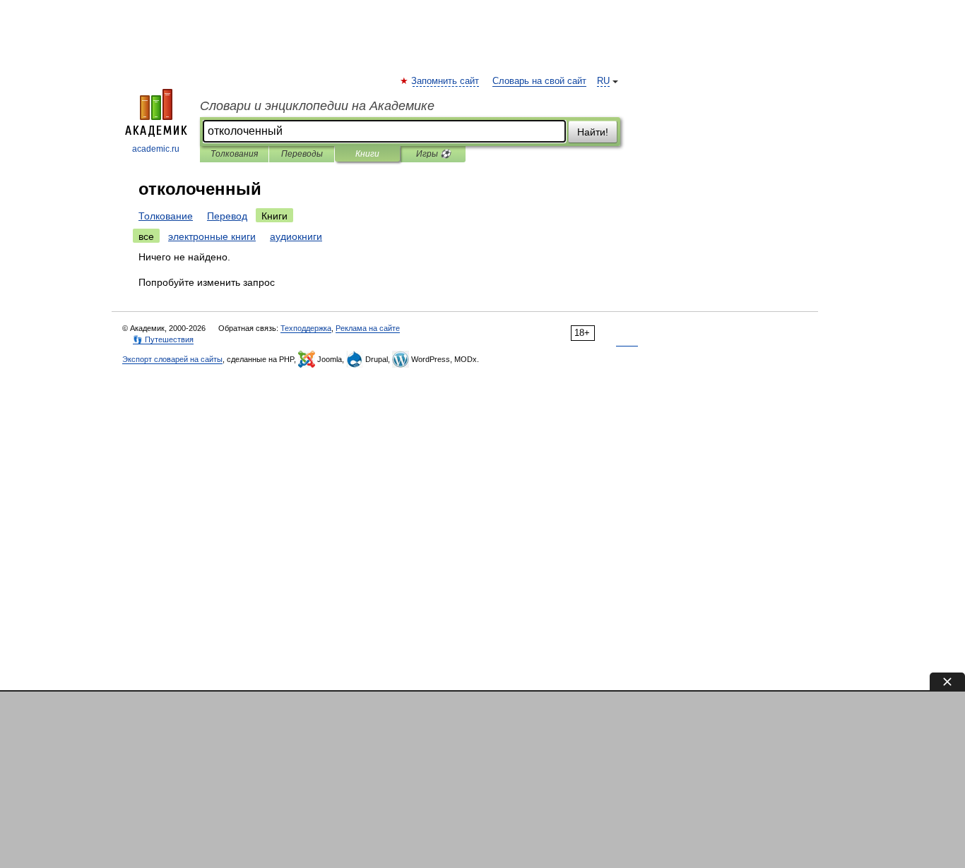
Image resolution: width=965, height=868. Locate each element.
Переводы (302, 154)
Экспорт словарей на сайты (172, 359)
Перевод (227, 216)
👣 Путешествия (163, 339)
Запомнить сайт (446, 81)
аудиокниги (296, 236)
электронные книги (212, 236)
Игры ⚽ (433, 154)
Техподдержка (305, 328)
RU (603, 81)
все (146, 236)
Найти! (592, 132)
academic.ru (155, 149)
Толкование (165, 216)
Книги (367, 154)
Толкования (234, 154)
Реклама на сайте (368, 328)
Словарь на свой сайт (539, 81)
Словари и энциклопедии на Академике (317, 106)
